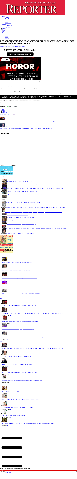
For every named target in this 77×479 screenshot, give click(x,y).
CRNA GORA (8, 27)
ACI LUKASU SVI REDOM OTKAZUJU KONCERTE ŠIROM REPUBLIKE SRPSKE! (20, 321)
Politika (3, 30)
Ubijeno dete (4, 112)
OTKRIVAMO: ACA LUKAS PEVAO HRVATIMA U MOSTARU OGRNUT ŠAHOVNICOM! (21, 285)
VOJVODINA (8, 17)
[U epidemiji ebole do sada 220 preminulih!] (4, 389)
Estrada (3, 32)
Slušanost (6, 36)
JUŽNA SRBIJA (8, 23)
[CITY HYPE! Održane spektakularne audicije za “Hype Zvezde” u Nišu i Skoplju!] (4, 327)
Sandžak (6, 22)
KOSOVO (7, 26)
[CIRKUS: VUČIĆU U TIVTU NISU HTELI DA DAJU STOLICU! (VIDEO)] (4, 362)
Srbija (3, 16)
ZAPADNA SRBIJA (9, 20)
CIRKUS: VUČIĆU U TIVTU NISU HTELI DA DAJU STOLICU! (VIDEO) (17, 364)
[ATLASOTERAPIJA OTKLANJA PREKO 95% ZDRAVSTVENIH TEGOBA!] (4, 405)
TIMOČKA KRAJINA (9, 19)
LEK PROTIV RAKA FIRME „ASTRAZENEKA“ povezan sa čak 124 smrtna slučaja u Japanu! (21, 399)
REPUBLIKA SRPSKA (9, 25)
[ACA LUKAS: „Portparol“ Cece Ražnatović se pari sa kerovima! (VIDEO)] (4, 268)
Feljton (3, 31)
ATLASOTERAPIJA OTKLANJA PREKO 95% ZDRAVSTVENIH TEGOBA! (18, 407)
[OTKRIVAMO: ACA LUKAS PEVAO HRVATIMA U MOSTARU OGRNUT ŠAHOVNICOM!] (4, 283)
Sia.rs (3, 110)
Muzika (1, 298)
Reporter (7, 46)
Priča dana (4, 29)
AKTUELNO (12, 46)
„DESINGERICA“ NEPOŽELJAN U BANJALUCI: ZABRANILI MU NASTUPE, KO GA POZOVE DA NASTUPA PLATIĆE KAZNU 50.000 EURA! (32, 313)
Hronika (4, 28)
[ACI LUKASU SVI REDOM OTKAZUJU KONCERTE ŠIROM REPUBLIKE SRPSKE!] (4, 319)
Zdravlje (1, 384)
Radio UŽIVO (5, 33)
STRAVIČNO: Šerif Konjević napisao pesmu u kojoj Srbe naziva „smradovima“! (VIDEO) (19, 278)
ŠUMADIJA (7, 18)
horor (3, 109)
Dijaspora (4, 24)
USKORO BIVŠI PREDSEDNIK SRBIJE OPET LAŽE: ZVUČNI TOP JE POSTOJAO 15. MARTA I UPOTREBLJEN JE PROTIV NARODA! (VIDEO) (32, 348)
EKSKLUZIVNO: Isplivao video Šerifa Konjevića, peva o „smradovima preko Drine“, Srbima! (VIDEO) (22, 380)
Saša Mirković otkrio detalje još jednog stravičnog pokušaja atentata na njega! (17, 262)
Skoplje (3, 111)
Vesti (23, 46)
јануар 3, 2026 (3, 46)
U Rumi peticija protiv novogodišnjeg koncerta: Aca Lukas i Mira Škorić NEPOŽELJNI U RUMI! (21, 293)
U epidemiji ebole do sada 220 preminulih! (10, 391)
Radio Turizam (15, 114)
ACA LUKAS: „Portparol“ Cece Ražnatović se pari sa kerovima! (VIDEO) (16, 270)
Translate (9, 472)
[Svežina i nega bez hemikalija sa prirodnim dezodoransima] (4, 413)
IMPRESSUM (5, 34)
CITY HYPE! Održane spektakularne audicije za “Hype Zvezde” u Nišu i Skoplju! (18, 329)
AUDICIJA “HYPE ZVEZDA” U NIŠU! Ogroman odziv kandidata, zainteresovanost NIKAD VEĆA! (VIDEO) (24, 337)
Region (20, 46)
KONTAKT (7, 38)
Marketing (7, 37)
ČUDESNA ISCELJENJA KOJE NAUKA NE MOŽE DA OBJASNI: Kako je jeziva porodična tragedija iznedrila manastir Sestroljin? (28, 423)
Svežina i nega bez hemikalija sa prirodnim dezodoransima (13, 415)
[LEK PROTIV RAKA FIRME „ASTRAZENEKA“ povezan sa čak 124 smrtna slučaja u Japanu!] (4, 397)
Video (1, 341)
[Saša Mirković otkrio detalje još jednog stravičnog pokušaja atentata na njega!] (4, 260)
